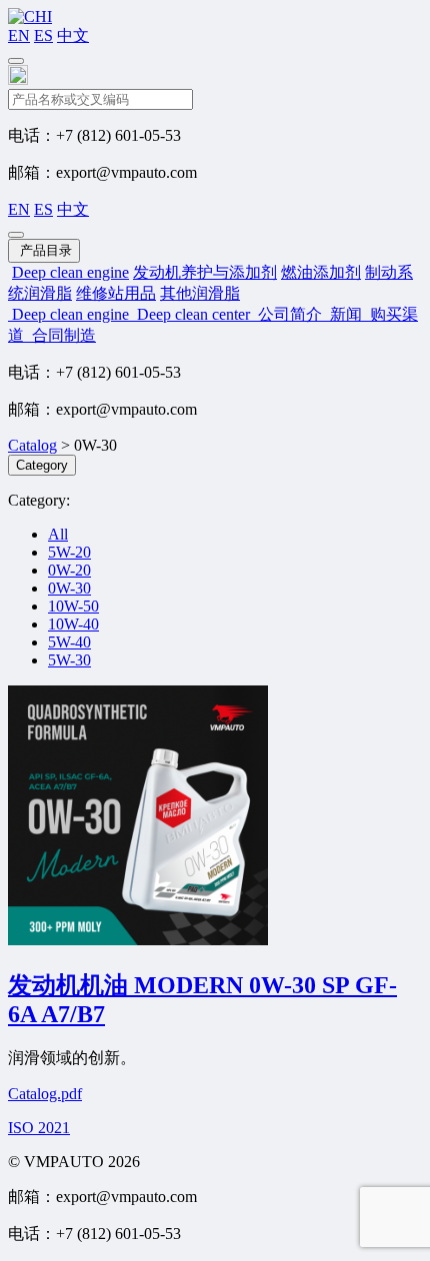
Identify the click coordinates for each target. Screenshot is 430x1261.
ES (43, 35)
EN (19, 35)
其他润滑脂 (200, 293)
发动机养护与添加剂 (205, 272)
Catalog (32, 445)
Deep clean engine (70, 272)
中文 (73, 35)
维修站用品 (116, 293)
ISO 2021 (39, 1127)
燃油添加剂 (321, 272)
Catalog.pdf (45, 1093)
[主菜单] (16, 61)
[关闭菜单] (16, 235)
